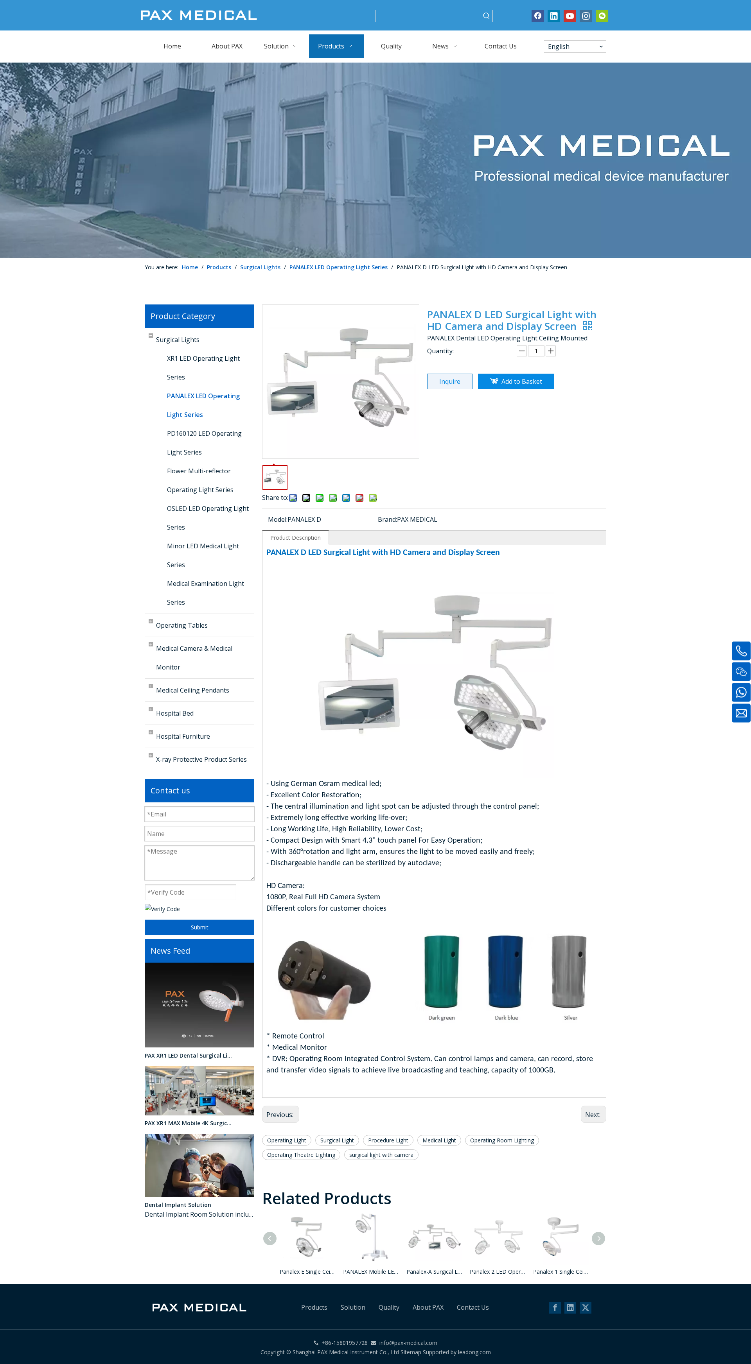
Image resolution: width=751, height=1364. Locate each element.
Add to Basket (521, 381)
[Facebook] (538, 16)
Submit (199, 927)
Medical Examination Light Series (205, 593)
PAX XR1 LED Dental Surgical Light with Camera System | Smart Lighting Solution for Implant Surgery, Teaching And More (189, 1055)
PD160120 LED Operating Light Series (204, 442)
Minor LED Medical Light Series (203, 555)
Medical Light (439, 1140)
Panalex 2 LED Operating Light (497, 1271)
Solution (353, 1307)
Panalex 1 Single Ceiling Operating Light (561, 1271)
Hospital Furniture (183, 736)
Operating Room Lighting (502, 1140)
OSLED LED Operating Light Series (208, 518)
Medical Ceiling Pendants (192, 690)
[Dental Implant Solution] (199, 1195)
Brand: (387, 519)
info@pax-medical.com (408, 1342)
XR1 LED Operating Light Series (203, 367)
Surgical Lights (177, 339)
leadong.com (473, 1352)
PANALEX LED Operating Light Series (203, 405)
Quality (389, 1307)
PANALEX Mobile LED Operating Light (371, 1271)
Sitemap (411, 1352)
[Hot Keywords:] (486, 16)
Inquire (449, 381)
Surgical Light (337, 1140)
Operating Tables (182, 625)
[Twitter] (585, 1308)
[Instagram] (586, 16)
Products (314, 1307)
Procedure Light (388, 1140)
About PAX (428, 1307)
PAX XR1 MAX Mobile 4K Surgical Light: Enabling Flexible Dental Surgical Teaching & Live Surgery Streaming (189, 1123)
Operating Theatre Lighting (301, 1154)
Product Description (295, 537)
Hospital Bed (175, 713)
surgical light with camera (381, 1154)
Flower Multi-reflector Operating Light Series (200, 480)
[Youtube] (570, 16)
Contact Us (473, 1307)
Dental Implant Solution (178, 1204)
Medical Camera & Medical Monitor (194, 657)
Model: (277, 519)
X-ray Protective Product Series (201, 759)
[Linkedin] (554, 16)
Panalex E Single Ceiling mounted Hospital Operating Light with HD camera (307, 1271)
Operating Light (286, 1140)
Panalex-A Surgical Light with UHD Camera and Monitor (434, 1271)
